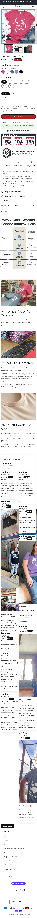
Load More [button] (7, 826)
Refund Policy (8, 865)
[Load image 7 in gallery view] (28, 48)
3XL (11, 86)
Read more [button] (5, 497)
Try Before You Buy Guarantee (14, 849)
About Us (7, 836)
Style (2, 90)
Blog (5, 853)
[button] (4, 7)
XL (27, 82)
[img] (5, 472)
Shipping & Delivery (10, 857)
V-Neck (15, 94)
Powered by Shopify (24, 914)
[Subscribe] (29, 877)
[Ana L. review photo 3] (8, 605)
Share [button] (5, 211)
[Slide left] (2, 49)
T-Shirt (5, 94)
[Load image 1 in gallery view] (8, 48)
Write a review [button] (8, 468)
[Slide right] (35, 49)
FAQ (5, 844)
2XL (4, 86)
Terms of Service (9, 869)
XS (4, 82)
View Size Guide (9, 77)
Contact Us (7, 840)
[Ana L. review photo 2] (3, 590)
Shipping (3, 62)
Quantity (3, 98)
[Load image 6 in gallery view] (18, 48)
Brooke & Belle (15, 914)
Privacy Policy (8, 861)
